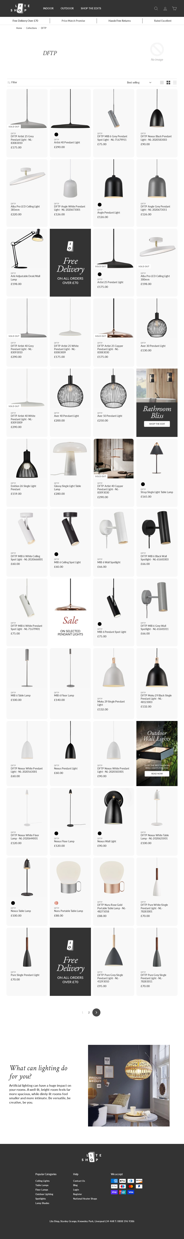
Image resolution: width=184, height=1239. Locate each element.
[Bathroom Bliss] (157, 403)
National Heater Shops (85, 1198)
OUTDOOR (67, 8)
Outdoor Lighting (44, 1194)
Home (19, 28)
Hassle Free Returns (120, 20)
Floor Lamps (41, 1189)
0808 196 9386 (126, 1221)
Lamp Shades (42, 1203)
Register (77, 1194)
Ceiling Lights (42, 1180)
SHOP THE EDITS (91, 8)
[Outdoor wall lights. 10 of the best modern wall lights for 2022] (157, 753)
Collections (31, 28)
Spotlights (40, 1198)
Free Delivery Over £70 (25, 20)
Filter (14, 82)
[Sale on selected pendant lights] (70, 612)
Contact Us (79, 1180)
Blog (75, 1185)
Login (76, 1189)
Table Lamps (42, 1185)
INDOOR (48, 8)
